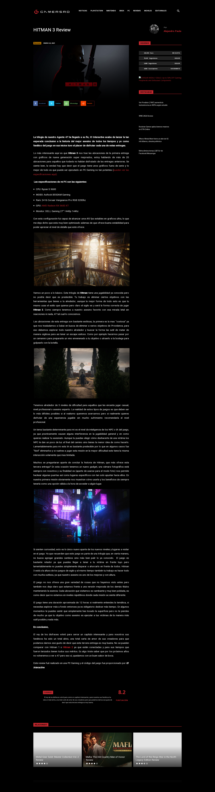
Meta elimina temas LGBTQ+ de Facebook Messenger (151, 152)
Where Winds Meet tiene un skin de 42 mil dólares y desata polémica (153, 140)
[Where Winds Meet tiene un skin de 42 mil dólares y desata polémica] (177, 140)
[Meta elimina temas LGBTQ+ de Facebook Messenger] (177, 152)
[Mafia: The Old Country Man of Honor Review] (107, 750)
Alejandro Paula (172, 31)
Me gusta (176, 53)
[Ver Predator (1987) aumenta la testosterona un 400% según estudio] (177, 104)
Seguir (177, 58)
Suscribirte (175, 69)
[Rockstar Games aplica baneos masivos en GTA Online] (177, 128)
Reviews (37, 43)
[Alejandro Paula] (156, 29)
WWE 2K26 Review (146, 116)
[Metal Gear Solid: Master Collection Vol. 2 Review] (57, 750)
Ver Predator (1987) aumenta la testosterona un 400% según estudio (153, 103)
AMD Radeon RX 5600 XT (55, 205)
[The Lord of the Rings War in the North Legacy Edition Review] (157, 750)
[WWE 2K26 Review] (177, 116)
